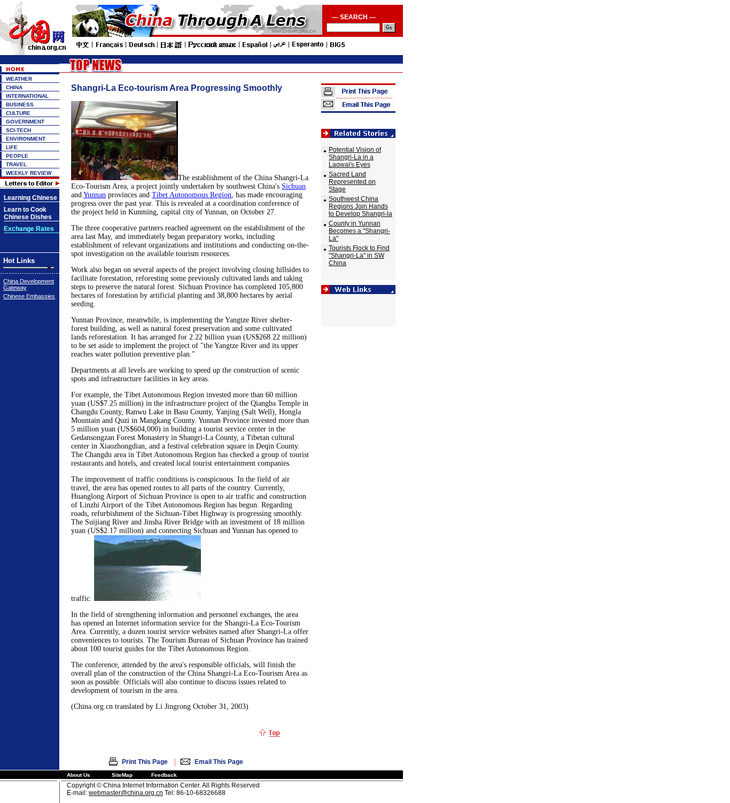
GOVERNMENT (25, 122)
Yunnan (94, 195)
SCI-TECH (18, 130)
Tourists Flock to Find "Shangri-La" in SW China (359, 255)
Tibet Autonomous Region (191, 195)
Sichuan (294, 186)
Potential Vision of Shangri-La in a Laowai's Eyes (355, 157)
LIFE (12, 147)
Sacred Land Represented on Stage (352, 182)
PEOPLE (17, 156)
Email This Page (219, 762)
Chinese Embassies (29, 296)
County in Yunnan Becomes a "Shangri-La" (359, 231)
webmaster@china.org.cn (126, 793)
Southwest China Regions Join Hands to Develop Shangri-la (360, 206)
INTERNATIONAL (27, 96)
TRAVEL (16, 164)
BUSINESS (20, 104)
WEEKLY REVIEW (28, 173)
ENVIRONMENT (25, 139)
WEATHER (19, 79)
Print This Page (145, 762)
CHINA (14, 87)
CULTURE (18, 113)
